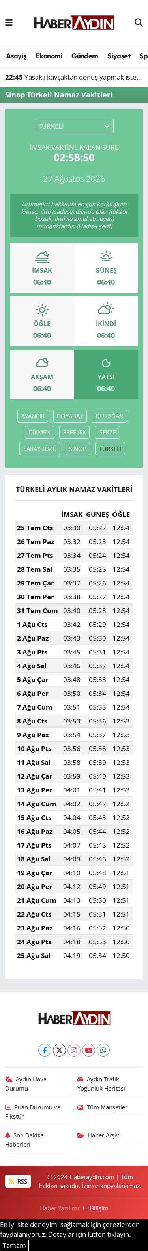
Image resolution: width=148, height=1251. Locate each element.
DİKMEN (39, 432)
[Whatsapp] (103, 1050)
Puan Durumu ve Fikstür (33, 1111)
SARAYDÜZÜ (40, 449)
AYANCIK (33, 416)
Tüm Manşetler (107, 1107)
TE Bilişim (95, 1208)
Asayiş (16, 55)
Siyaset (118, 55)
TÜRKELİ (110, 449)
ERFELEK (74, 432)
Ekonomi (49, 55)
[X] (59, 1050)
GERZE (107, 432)
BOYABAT (70, 416)
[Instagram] (74, 1050)
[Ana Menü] (9, 22)
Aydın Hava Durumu (26, 1083)
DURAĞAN (110, 416)
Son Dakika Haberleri (24, 1139)
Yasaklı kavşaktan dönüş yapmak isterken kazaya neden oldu (74, 77)
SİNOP (77, 449)
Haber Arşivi (104, 1135)
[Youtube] (88, 1050)
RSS (21, 1181)
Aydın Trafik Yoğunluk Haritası (101, 1083)
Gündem (84, 55)
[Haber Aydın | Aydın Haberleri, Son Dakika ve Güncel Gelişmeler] (74, 21)
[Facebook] (44, 1050)
